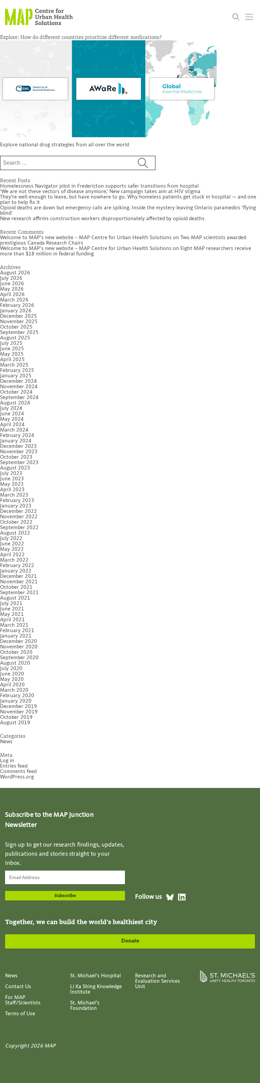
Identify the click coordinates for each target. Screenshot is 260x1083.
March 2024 (14, 430)
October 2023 (16, 457)
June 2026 (12, 284)
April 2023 (12, 490)
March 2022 (14, 560)
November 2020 (19, 647)
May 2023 (12, 484)
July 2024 (11, 408)
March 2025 (14, 365)
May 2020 (12, 679)
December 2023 (18, 446)
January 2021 (15, 636)
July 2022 (11, 538)
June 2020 (12, 674)
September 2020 (19, 658)
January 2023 (15, 506)
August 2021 (15, 598)
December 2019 (18, 706)
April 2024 (12, 425)
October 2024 (16, 392)
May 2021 (12, 614)
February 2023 (17, 500)
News (6, 742)
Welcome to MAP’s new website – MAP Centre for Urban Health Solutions (86, 238)
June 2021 (12, 609)
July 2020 (11, 668)
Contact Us (18, 987)
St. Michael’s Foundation (85, 1005)
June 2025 (12, 349)
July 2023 (11, 473)
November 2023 (19, 452)
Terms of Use (20, 1014)
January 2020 (15, 701)
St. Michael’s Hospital (95, 976)
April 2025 (12, 359)
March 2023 (14, 495)
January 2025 (15, 376)
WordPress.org (17, 777)
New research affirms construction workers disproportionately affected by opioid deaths (102, 219)
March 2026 (14, 300)
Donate (130, 941)
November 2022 (19, 517)
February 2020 (17, 696)
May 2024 (12, 419)
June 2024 (12, 414)
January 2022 (15, 571)
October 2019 (16, 717)
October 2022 (16, 522)
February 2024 (17, 435)
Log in (7, 761)
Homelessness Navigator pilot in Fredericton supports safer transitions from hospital (99, 186)
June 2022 (12, 544)
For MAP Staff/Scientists (23, 1000)
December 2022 (18, 511)
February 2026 (17, 305)
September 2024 (19, 397)
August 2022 (15, 533)
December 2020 (18, 641)
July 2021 (11, 603)
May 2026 (12, 289)
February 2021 (17, 630)
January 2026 (15, 311)
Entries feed (13, 766)
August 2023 (15, 468)
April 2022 (12, 555)
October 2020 (16, 652)
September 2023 (19, 462)
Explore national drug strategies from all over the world (64, 145)
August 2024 (15, 403)
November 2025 (19, 322)
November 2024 (19, 387)
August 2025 (15, 338)
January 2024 (15, 441)
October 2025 (16, 327)
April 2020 (12, 685)
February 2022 (17, 565)
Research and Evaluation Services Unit (157, 981)
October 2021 (16, 587)
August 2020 (15, 663)
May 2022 (12, 549)
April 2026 (12, 294)
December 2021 (18, 576)
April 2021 (12, 620)
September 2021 (19, 593)
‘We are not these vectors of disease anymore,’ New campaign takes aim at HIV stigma (100, 191)
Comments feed (18, 771)
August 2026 (15, 273)
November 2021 (19, 582)
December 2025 (18, 316)
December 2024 (18, 381)
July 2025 (11, 343)
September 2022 (19, 527)
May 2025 (12, 354)
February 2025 (17, 370)
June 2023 (12, 479)
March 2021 (14, 625)
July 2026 (11, 278)
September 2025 (19, 332)
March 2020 (14, 690)
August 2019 (15, 723)
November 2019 (19, 712)
